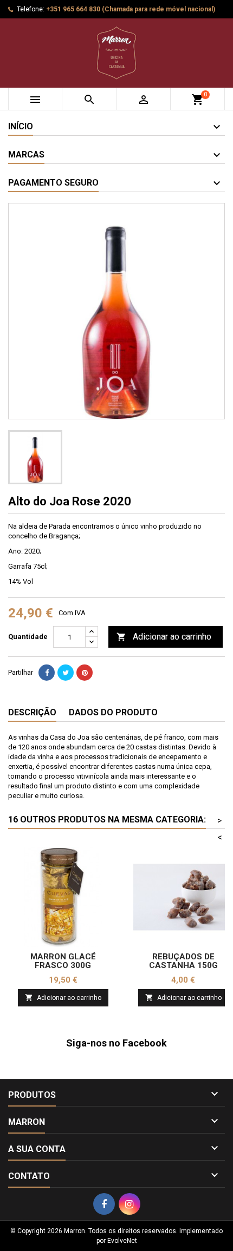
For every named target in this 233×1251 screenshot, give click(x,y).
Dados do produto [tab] (113, 712)
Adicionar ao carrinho (163, 636)
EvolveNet (122, 1241)
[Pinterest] (84, 672)
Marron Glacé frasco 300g (63, 961)
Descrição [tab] (32, 712)
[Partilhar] (46, 672)
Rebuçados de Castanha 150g (183, 961)
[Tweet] (65, 672)
